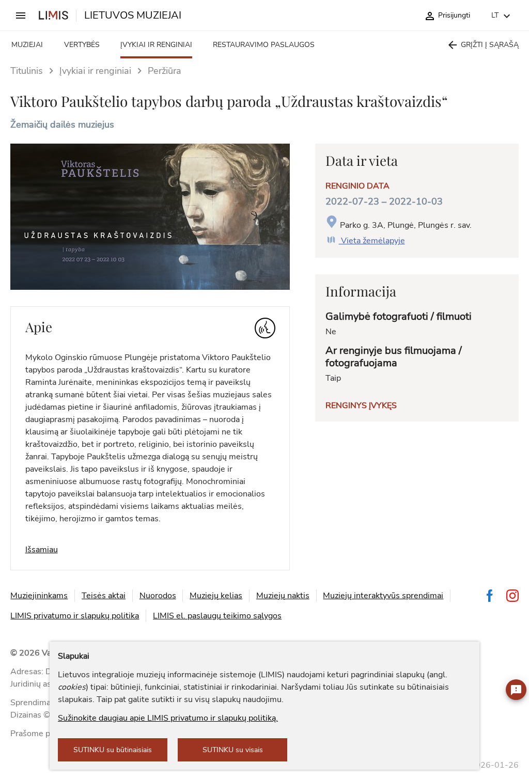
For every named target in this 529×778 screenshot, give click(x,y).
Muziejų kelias (216, 595)
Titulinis (26, 71)
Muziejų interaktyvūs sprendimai (383, 595)
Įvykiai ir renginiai (95, 71)
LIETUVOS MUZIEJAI (132, 15)
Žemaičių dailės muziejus (62, 124)
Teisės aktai (104, 595)
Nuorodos (157, 595)
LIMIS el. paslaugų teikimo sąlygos (217, 615)
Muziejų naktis (282, 595)
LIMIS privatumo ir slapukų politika (74, 615)
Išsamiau (41, 549)
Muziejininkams (39, 595)
